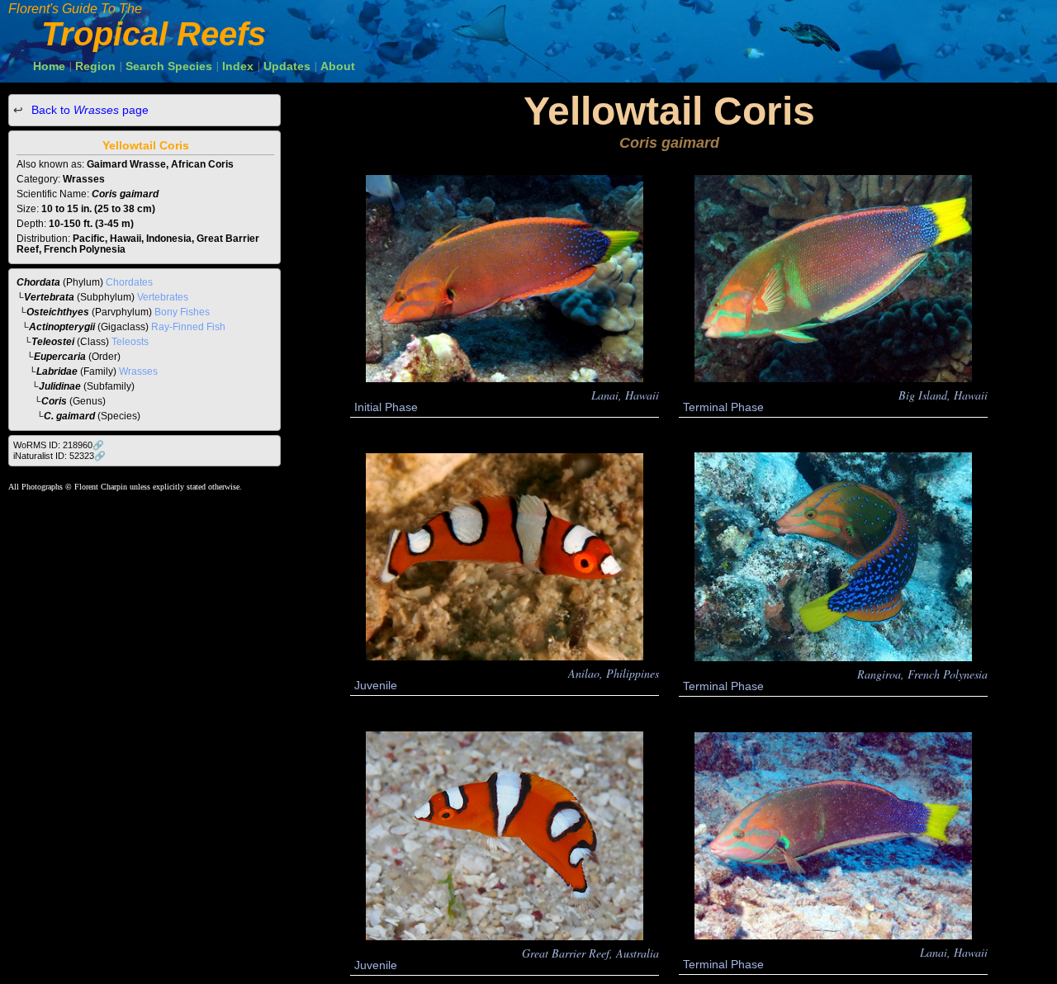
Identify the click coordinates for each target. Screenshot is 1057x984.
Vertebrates (162, 297)
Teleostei (52, 342)
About (337, 66)
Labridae (57, 371)
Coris (54, 401)
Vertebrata (49, 297)
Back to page (88, 109)
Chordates (129, 282)
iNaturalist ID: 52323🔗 (59, 456)
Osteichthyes (57, 312)
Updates (286, 66)
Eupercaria (60, 356)
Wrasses (138, 371)
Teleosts (130, 342)
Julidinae (60, 386)
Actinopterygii (62, 327)
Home (49, 66)
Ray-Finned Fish (188, 327)
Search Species (169, 66)
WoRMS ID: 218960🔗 (58, 445)
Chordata (38, 282)
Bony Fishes (182, 312)
